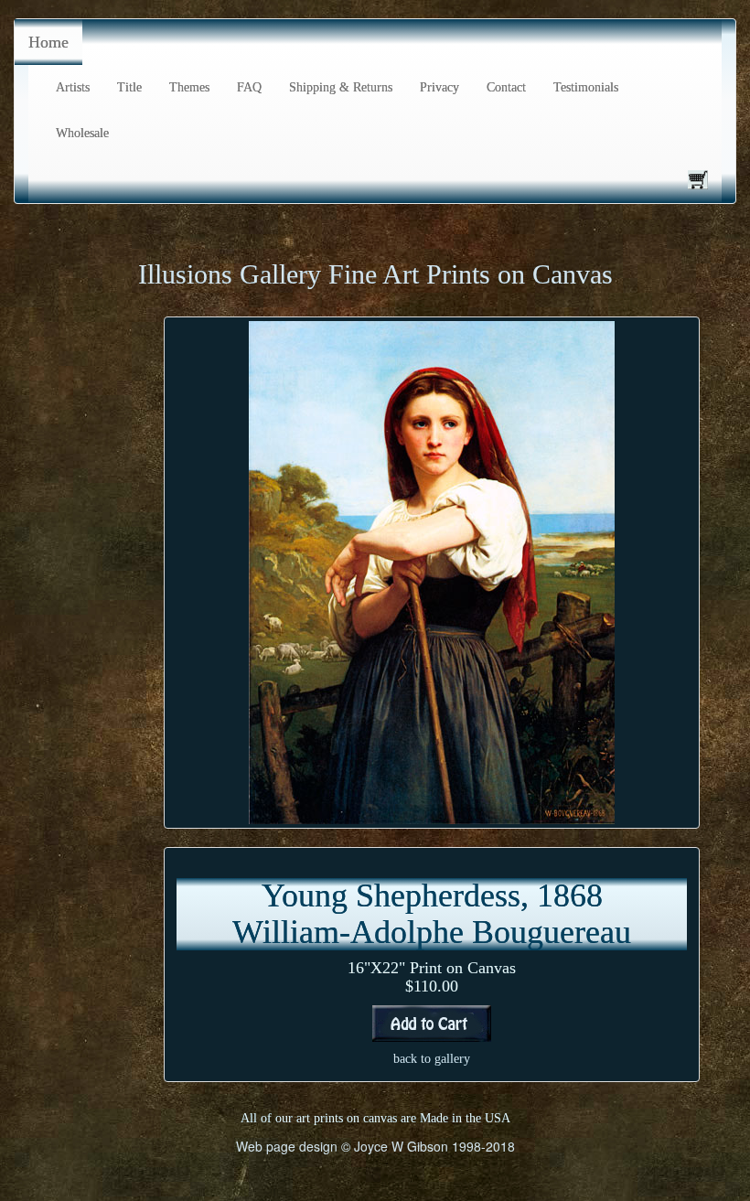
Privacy (439, 87)
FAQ (249, 87)
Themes (189, 87)
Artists (73, 87)
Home (48, 42)
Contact (506, 87)
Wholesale (82, 133)
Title (129, 87)
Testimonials (585, 87)
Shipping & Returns (340, 87)
